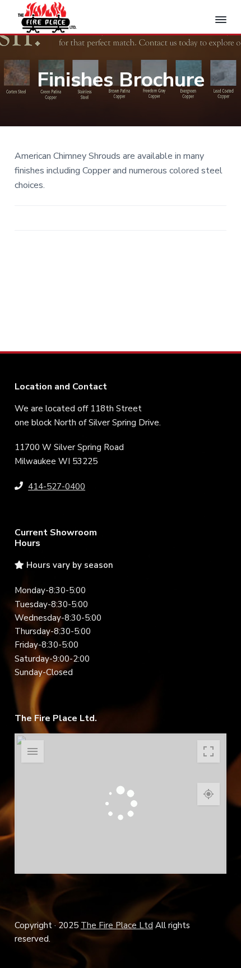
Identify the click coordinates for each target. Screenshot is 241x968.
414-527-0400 (56, 486)
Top (228, 952)
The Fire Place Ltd (117, 925)
